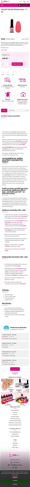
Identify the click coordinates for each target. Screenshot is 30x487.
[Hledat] (27, 1)
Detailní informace (5, 47)
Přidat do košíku (17, 64)
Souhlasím (15, 480)
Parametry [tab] (11, 110)
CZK (20, 1)
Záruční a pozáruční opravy (15, 425)
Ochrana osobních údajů (15, 420)
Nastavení (15, 477)
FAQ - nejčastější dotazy (15, 432)
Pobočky (15, 414)
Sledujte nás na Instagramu (15, 377)
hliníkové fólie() (16, 268)
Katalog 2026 (15, 434)
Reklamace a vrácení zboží (15, 423)
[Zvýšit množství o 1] (9, 64)
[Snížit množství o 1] (3, 64)
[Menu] (2, 5)
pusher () (19, 220)
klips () (13, 275)
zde (17, 475)
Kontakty (15, 412)
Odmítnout (15, 484)
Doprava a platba (15, 416)
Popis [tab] (4, 110)
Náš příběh (15, 443)
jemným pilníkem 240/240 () (19, 216)
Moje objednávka (15, 410)
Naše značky (15, 447)
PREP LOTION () (20, 225)
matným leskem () (18, 144)
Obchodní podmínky (15, 418)
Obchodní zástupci (15, 436)
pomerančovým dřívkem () (18, 284)
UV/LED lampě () (15, 141)
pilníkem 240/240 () (14, 266)
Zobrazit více (15, 369)
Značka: (25, 39)
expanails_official (16, 468)
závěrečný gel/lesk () (20, 143)
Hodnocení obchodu (18, 327)
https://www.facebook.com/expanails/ (13, 468)
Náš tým (15, 445)
